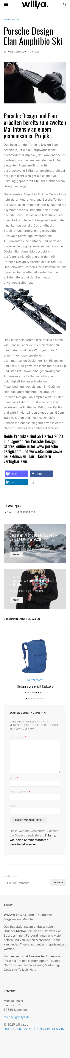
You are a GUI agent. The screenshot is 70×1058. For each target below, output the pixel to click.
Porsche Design (20, 115)
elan (9, 512)
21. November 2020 (21, 591)
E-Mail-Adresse (20, 792)
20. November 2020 (15, 51)
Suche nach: (11, 876)
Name (14, 778)
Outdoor (15, 531)
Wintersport (11, 19)
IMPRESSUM (56, 1029)
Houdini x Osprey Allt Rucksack (35, 686)
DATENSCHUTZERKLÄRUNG (24, 1029)
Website (14, 806)
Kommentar (17, 737)
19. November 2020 (21, 545)
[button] (16, 474)
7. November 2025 (35, 692)
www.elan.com (40, 451)
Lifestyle (15, 576)
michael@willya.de (17, 1017)
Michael (34, 51)
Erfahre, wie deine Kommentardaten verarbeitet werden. (33, 839)
